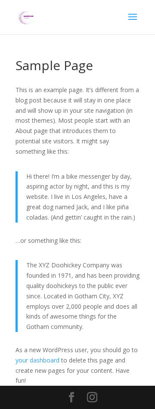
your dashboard (37, 360)
